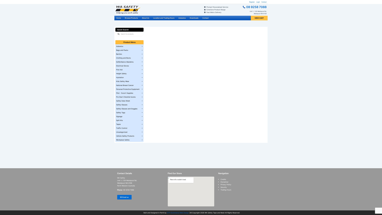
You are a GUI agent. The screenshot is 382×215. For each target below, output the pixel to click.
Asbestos (182, 18)
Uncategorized (121, 132)
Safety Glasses (121, 105)
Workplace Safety (123, 140)
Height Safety (121, 74)
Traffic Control (121, 128)
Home (118, 18)
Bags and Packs (122, 50)
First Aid (119, 70)
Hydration (120, 77)
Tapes (118, 124)
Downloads (194, 18)
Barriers (119, 54)
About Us (145, 18)
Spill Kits (119, 120)
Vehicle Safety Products (125, 136)
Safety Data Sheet (123, 101)
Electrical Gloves (122, 66)
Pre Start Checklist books (126, 97)
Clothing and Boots (123, 58)
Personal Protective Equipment (127, 89)
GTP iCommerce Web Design (178, 213)
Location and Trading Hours (163, 18)
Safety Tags (120, 113)
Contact (205, 18)
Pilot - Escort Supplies (124, 93)
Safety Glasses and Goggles (126, 109)
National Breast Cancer (125, 85)
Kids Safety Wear (122, 81)
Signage (119, 116)
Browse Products (131, 18)
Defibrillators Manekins (125, 62)
